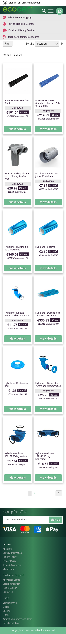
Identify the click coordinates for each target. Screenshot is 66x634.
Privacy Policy (9, 561)
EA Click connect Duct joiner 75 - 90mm (47, 175)
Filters (6, 615)
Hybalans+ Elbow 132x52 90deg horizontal (44, 456)
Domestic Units (10, 603)
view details (17, 129)
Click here (13, 37)
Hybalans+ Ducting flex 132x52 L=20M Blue (47, 314)
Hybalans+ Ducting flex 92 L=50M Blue (17, 248)
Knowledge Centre (11, 580)
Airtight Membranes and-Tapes (17, 619)
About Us (7, 549)
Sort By (30, 43)
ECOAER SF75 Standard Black (17, 102)
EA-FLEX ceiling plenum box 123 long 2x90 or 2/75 (17, 176)
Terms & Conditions (12, 565)
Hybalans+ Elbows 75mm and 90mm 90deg (17, 314)
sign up (55, 519)
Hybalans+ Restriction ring (16, 384)
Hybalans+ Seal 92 (45, 246)
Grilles (6, 607)
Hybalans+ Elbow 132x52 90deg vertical (16, 455)
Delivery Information (12, 553)
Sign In (12, 2)
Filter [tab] (7, 43)
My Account (8, 569)
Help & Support (10, 588)
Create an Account (31, 2)
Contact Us (8, 592)
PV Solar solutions (11, 623)
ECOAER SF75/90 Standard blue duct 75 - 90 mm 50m (47, 103)
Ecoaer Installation (11, 584)
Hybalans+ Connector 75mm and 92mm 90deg (48, 384)
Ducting (6, 611)
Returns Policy (9, 557)
